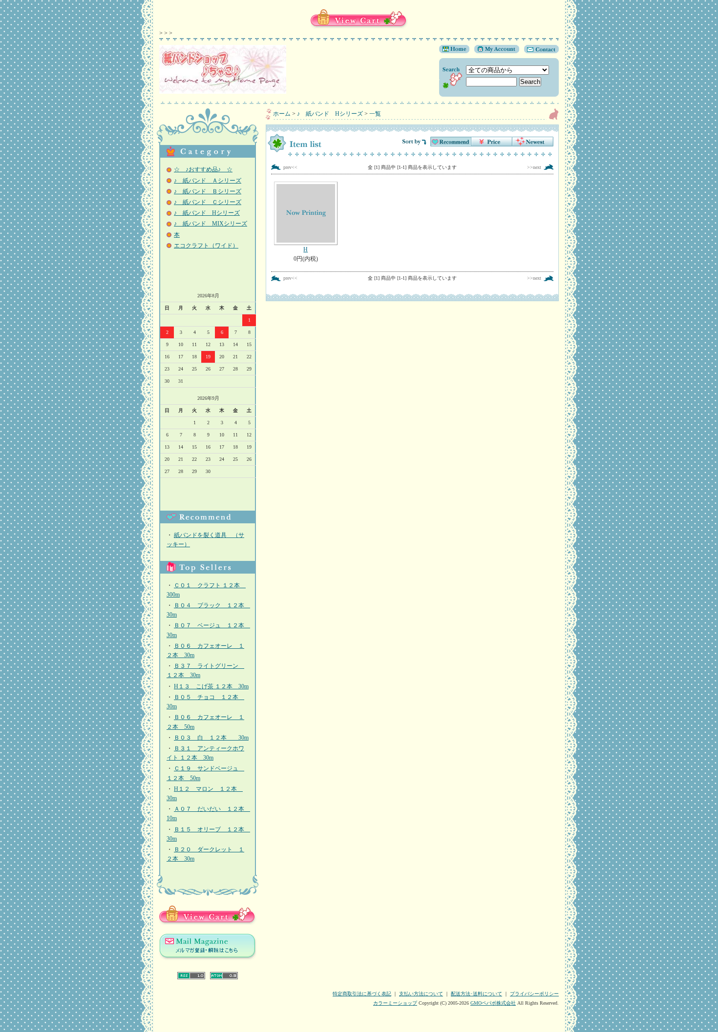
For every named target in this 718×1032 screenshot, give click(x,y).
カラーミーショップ (395, 1003)
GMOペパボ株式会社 (493, 1003)
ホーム (282, 113)
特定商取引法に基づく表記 (362, 993)
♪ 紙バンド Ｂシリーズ (207, 191)
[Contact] (539, 51)
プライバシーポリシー (534, 993)
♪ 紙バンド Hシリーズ (207, 212)
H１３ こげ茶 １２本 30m (211, 686)
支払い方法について (421, 993)
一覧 (375, 113)
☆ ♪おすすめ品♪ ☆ (203, 169)
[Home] (454, 51)
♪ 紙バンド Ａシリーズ (207, 180)
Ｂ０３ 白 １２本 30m (211, 737)
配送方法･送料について (476, 993)
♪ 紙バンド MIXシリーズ (210, 223)
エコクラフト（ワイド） (206, 245)
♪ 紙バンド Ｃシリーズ (207, 202)
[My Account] (494, 51)
